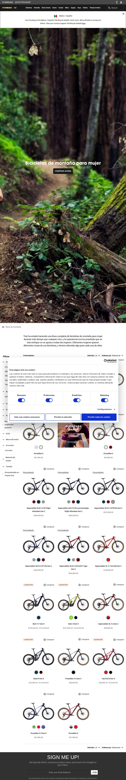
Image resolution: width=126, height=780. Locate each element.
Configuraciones (104, 409)
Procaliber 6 (108, 453)
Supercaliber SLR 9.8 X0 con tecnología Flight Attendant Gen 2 (73, 509)
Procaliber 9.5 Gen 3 (39, 733)
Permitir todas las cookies (99, 417)
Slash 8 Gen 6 (38, 679)
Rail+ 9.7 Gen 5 (39, 624)
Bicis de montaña (13, 327)
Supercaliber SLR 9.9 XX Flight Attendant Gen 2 (38, 509)
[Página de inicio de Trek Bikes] (7, 2)
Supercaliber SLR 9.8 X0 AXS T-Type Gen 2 (73, 567)
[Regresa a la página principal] (3, 327)
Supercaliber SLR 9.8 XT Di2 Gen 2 (38, 566)
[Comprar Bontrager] (23, 2)
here (83, 23)
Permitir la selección (63, 417)
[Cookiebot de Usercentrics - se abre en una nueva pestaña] (106, 361)
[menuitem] (29, 7)
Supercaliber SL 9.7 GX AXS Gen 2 (108, 566)
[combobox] (115, 7)
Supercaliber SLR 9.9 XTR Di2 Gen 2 (108, 508)
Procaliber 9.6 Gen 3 (73, 679)
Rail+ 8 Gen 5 (73, 624)
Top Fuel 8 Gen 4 (108, 679)
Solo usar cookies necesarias (27, 417)
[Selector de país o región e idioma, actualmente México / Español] (117, 2)
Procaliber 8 (38, 453)
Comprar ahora (63, 171)
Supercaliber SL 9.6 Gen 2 (108, 624)
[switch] (49, 400)
